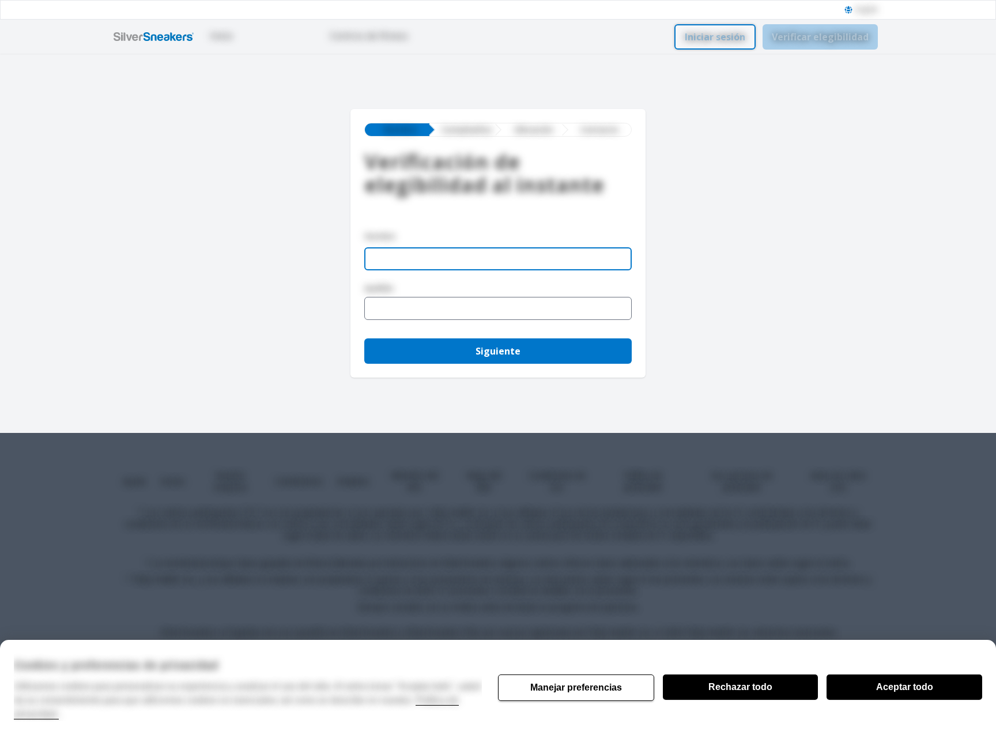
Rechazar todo (740, 687)
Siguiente (498, 351)
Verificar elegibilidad (820, 37)
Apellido (379, 288)
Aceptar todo (904, 687)
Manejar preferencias (576, 687)
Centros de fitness (369, 35)
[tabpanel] (498, 274)
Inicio (221, 35)
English (866, 9)
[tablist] (498, 130)
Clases (274, 35)
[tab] (397, 129)
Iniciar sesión (715, 37)
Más (445, 35)
